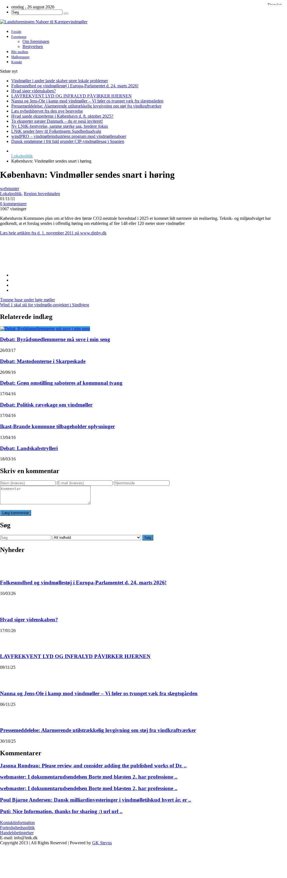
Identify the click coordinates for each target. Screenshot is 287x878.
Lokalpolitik (22, 156)
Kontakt (16, 62)
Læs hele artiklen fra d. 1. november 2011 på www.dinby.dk (53, 233)
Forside (16, 32)
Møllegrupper (20, 57)
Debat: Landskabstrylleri (29, 448)
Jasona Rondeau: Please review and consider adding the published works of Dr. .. (93, 765)
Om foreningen (35, 41)
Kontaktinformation (17, 822)
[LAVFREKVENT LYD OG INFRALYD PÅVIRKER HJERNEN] (7, 640)
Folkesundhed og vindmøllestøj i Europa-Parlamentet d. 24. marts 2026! (74, 85)
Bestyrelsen (32, 46)
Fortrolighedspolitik (17, 827)
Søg (147, 537)
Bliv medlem (19, 52)
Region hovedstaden (42, 193)
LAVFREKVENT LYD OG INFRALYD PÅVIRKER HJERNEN (71, 95)
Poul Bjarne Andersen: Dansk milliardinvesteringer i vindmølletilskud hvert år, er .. (95, 800)
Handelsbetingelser (17, 832)
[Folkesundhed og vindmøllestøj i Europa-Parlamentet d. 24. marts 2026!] (7, 566)
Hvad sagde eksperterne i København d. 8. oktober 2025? (62, 116)
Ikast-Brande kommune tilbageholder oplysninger (57, 426)
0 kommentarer (13, 203)
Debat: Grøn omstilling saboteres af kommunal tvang (61, 383)
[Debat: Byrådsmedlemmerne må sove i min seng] (45, 328)
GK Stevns (102, 842)
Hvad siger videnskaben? (33, 90)
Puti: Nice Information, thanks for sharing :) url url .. (61, 811)
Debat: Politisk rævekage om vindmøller (46, 405)
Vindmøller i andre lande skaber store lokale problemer (59, 80)
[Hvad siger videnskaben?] (7, 603)
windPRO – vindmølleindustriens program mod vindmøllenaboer (68, 136)
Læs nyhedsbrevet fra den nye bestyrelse (47, 111)
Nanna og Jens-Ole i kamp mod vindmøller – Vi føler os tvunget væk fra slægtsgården (87, 101)
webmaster (9, 188)
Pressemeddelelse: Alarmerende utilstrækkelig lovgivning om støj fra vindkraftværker (86, 106)
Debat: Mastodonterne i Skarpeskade (42, 361)
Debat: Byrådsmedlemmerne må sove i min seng (55, 339)
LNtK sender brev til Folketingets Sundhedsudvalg (56, 131)
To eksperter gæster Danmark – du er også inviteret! (57, 121)
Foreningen (18, 37)
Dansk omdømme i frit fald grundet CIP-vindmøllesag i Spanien (67, 141)
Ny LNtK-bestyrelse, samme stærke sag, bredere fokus (59, 126)
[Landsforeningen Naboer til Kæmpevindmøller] (143, 21)
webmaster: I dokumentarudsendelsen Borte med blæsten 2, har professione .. (88, 777)
